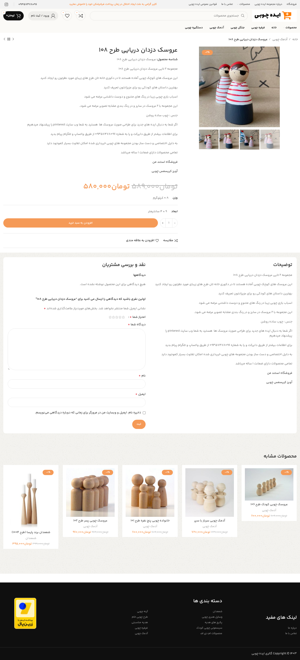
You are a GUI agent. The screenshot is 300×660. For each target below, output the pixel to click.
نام (142, 375)
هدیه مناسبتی (140, 622)
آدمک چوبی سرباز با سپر (209, 520)
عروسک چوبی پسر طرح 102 (90, 520)
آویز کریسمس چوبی (165, 171)
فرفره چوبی (141, 628)
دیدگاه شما (137, 324)
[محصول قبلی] (13, 39)
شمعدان (30, 538)
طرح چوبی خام (140, 617)
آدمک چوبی (279, 39)
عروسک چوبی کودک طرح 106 (269, 504)
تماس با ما (291, 633)
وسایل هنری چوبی (212, 617)
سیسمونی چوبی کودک (209, 628)
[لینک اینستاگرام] (6, 4)
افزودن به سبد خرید (81, 223)
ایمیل (140, 394)
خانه (295, 39)
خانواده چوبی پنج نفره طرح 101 (150, 520)
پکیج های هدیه (213, 622)
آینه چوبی (142, 611)
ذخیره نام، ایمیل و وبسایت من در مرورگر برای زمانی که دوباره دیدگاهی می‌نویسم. (88, 412)
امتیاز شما (138, 317)
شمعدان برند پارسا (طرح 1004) (31, 532)
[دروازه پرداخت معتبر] (25, 613)
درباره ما (292, 628)
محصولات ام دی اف (211, 633)
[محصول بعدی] (4, 39)
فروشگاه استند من (165, 162)
